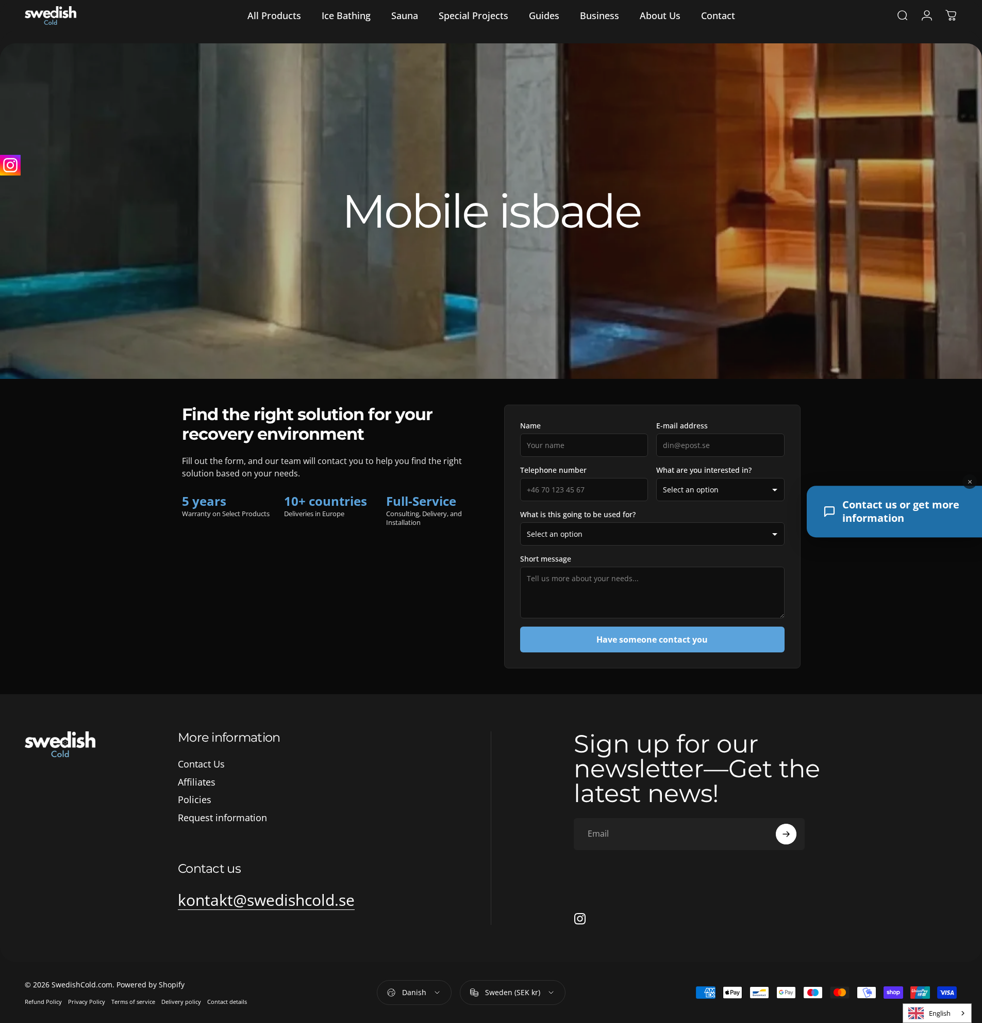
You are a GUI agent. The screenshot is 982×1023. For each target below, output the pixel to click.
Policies (194, 800)
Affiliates (196, 782)
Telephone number (553, 470)
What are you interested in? (704, 470)
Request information (222, 818)
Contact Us (201, 764)
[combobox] (937, 1013)
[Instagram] (10, 165)
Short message (545, 559)
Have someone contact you (652, 639)
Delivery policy (181, 1001)
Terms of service (133, 1001)
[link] (266, 900)
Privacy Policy (86, 1001)
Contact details (227, 1001)
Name (530, 425)
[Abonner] (786, 834)
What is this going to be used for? (578, 514)
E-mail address (682, 425)
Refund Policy (43, 1001)
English (940, 1013)
